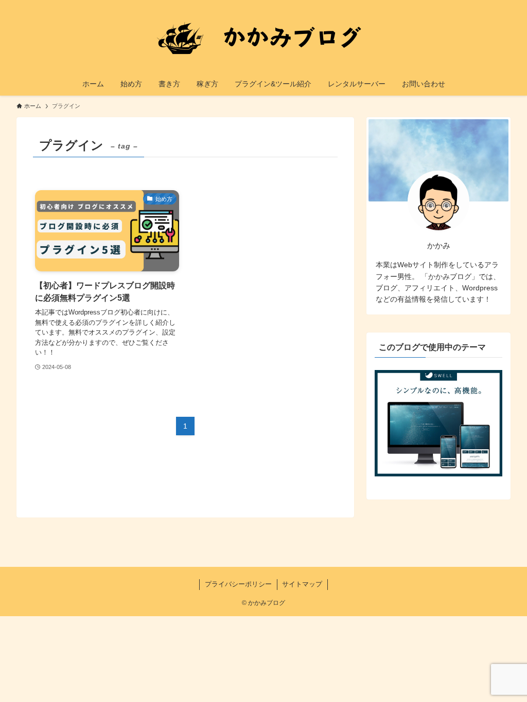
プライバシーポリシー (238, 584)
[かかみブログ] (263, 38)
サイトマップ (302, 584)
